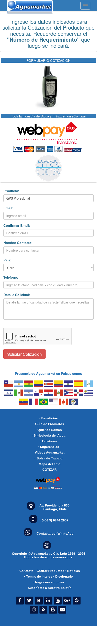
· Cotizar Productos (49, 571)
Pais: (7, 260)
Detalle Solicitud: (16, 294)
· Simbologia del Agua (48, 435)
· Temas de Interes (38, 576)
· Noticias (72, 571)
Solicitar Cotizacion (24, 354)
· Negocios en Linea (48, 582)
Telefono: (10, 277)
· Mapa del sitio (48, 464)
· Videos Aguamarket (49, 452)
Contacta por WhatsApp (55, 533)
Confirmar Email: (16, 225)
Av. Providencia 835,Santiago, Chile (54, 507)
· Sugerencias (48, 447)
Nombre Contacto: (17, 242)
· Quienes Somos (48, 430)
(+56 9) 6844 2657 (55, 520)
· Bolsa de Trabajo (48, 458)
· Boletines (48, 441)
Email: (8, 208)
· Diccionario (63, 576)
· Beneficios (48, 418)
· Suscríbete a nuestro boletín (49, 588)
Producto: (11, 191)
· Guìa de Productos (48, 424)
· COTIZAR (48, 469)
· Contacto (25, 571)
